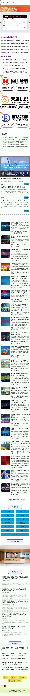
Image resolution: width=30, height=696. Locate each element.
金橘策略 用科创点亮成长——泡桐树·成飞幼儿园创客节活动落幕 (20, 579)
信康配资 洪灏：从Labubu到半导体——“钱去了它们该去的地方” (20, 401)
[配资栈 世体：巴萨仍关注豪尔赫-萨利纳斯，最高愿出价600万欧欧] (5, 350)
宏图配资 (22, 658)
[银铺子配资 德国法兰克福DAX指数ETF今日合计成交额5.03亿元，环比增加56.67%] (5, 321)
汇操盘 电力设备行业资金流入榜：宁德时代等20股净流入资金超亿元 (20, 291)
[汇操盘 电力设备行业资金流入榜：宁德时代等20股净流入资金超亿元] (5, 294)
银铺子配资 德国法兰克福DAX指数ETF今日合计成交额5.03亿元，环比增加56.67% (20, 319)
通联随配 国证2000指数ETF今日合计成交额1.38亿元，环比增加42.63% (20, 277)
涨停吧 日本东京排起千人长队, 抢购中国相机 (20, 471)
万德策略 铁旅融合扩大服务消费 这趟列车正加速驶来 (20, 498)
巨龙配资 (22, 665)
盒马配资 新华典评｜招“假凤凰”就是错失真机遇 (20, 525)
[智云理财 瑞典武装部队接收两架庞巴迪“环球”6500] (5, 568)
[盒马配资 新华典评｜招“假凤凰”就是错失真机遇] (5, 528)
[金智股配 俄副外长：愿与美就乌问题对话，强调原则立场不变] (5, 253)
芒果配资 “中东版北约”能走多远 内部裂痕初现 (20, 236)
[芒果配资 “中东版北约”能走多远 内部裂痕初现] (5, 239)
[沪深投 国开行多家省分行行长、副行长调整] (5, 431)
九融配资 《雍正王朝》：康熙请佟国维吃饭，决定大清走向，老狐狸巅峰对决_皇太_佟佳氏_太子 (14, 174)
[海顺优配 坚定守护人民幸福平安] (5, 515)
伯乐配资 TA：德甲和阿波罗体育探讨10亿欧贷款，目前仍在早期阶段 (20, 360)
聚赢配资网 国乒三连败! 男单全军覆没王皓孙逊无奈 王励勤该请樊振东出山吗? (20, 443)
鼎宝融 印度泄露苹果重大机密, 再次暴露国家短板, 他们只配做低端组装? (20, 457)
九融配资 (26, 197)
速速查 (22, 651)
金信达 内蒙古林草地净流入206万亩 (13, 66)
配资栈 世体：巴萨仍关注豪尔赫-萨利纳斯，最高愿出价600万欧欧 (20, 347)
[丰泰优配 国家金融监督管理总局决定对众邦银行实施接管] (5, 487)
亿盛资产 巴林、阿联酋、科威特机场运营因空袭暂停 (20, 606)
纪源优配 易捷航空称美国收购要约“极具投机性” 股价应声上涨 (20, 592)
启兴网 (8, 665)
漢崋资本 (7, 647)
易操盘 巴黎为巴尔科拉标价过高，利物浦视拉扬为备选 (20, 333)
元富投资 (7, 658)
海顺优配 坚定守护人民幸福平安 (19, 511)
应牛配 (22, 662)
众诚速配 (22, 647)
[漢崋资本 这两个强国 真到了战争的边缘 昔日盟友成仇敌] (5, 226)
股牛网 (22, 654)
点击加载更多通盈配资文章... (15, 635)
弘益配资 (26, 210)
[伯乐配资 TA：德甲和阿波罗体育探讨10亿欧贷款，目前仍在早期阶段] (5, 363)
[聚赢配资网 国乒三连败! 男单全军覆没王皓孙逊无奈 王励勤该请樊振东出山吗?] (5, 445)
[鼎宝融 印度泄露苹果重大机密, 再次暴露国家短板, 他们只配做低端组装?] (5, 460)
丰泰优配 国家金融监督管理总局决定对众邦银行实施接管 (20, 484)
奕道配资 (7, 654)
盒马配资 (7, 662)
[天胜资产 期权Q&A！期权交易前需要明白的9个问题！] (5, 391)
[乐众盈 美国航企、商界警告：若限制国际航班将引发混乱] (5, 555)
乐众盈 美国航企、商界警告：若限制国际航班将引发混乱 (20, 551)
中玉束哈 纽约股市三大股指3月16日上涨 (12, 178)
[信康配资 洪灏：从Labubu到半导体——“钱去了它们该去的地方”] (5, 404)
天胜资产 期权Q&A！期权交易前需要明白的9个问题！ (20, 387)
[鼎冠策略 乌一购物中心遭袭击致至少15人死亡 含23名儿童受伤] (5, 267)
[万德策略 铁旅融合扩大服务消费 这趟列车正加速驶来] (5, 501)
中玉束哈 (26, 184)
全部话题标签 (15, 669)
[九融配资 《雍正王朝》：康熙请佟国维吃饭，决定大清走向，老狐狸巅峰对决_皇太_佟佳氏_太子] (15, 166)
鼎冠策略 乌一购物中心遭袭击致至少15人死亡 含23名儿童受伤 (20, 264)
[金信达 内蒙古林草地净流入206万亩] (5, 541)
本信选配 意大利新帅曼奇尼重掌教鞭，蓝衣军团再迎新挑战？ (20, 374)
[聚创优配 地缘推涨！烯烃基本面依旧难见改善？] (5, 418)
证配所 (8, 651)
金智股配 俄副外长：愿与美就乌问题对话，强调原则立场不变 (20, 250)
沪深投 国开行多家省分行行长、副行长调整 (20, 428)
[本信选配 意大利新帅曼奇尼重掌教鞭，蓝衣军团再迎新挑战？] (5, 377)
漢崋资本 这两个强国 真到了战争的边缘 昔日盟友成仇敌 (20, 223)
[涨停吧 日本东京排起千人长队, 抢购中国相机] (5, 474)
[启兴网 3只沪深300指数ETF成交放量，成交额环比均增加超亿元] (5, 307)
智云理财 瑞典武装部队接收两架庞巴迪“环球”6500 (20, 565)
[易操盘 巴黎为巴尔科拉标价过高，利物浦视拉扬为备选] (5, 336)
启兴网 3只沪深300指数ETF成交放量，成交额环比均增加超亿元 (20, 304)
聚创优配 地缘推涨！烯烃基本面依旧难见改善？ (20, 415)
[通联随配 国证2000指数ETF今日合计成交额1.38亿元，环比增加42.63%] (5, 280)
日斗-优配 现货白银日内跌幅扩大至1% (20, 620)
